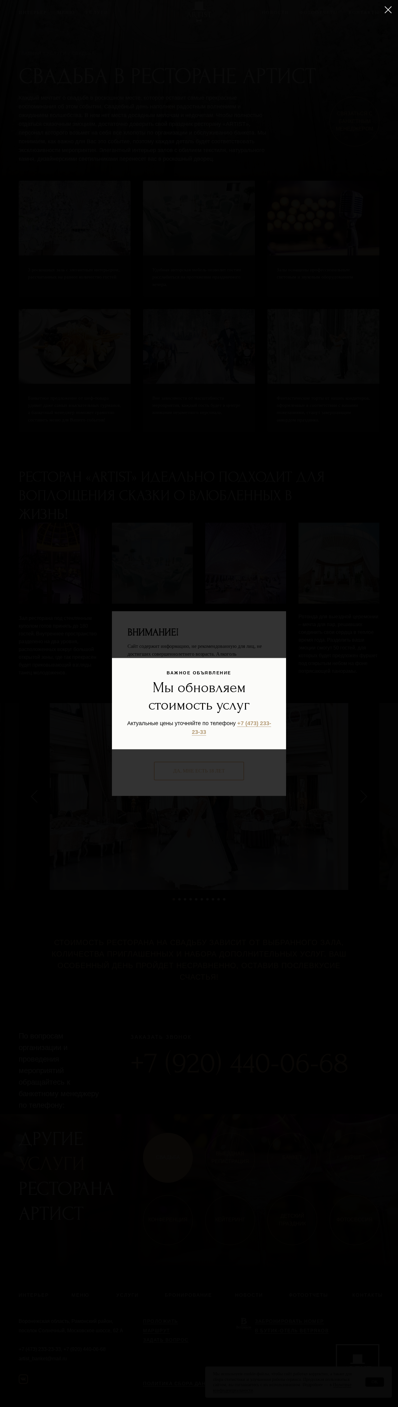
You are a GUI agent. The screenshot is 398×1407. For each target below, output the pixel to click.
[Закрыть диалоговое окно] (388, 10)
